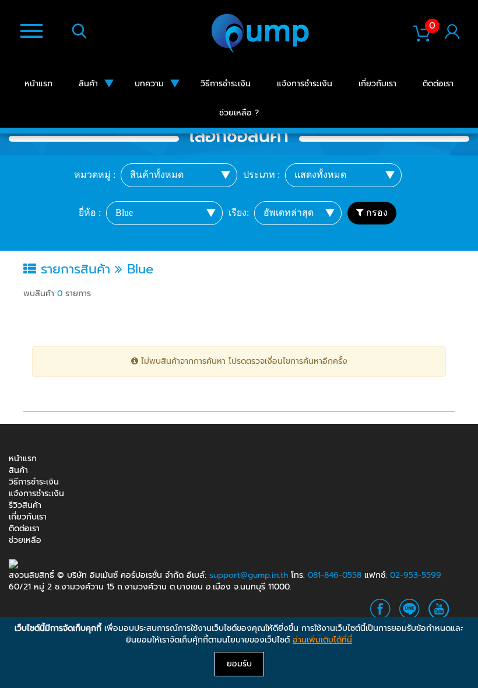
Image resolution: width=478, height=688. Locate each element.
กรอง (376, 212)
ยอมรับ (239, 664)
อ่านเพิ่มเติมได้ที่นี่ (322, 640)
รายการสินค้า (75, 269)
